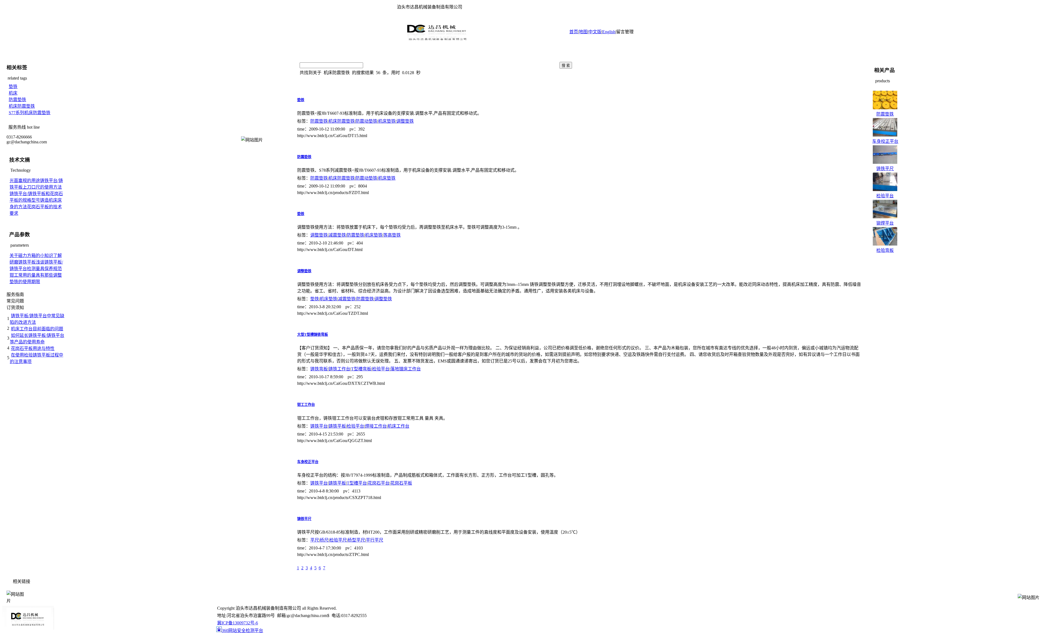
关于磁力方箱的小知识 (31, 255)
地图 (583, 31)
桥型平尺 (356, 540)
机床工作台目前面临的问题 (37, 328)
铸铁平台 (319, 426)
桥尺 (324, 540)
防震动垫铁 (366, 121)
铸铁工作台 (339, 369)
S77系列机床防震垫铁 (29, 112)
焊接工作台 (376, 426)
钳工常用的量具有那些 (31, 275)
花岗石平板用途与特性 (32, 348)
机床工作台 (398, 426)
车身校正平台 (307, 462)
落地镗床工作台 (405, 369)
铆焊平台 (885, 223)
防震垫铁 (17, 99)
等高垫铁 (392, 235)
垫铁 (13, 86)
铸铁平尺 (304, 519)
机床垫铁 (387, 121)
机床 (13, 93)
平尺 (314, 540)
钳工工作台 (306, 405)
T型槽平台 (357, 483)
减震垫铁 (337, 235)
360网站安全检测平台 (242, 630)
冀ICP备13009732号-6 (237, 623)
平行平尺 (374, 540)
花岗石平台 (379, 483)
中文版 (594, 31)
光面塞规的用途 (25, 180)
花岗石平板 (401, 483)
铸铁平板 (337, 426)
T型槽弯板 (361, 369)
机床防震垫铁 (22, 106)
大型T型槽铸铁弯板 (312, 334)
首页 (573, 31)
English (608, 31)
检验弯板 (885, 250)
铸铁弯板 (319, 369)
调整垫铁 (405, 121)
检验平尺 (338, 540)
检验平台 (381, 369)
